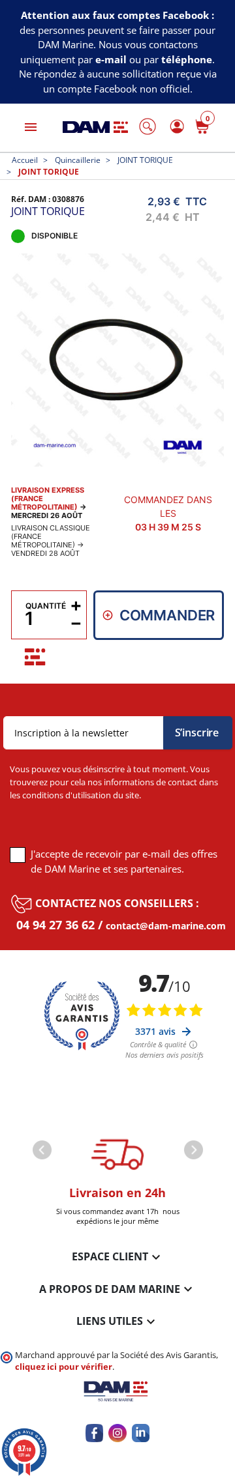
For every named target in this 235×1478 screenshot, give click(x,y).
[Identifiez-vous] (175, 126)
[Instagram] (117, 1432)
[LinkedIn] (140, 1432)
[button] (147, 126)
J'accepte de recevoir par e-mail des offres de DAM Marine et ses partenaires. (124, 861)
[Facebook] (94, 1432)
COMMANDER (167, 615)
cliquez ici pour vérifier (63, 1366)
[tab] (34, 657)
